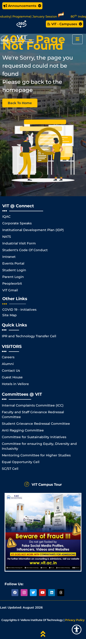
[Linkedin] (51, 592)
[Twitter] (33, 592)
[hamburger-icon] (77, 39)
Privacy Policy (75, 620)
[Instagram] (24, 592)
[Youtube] (42, 592)
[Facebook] (14, 592)
